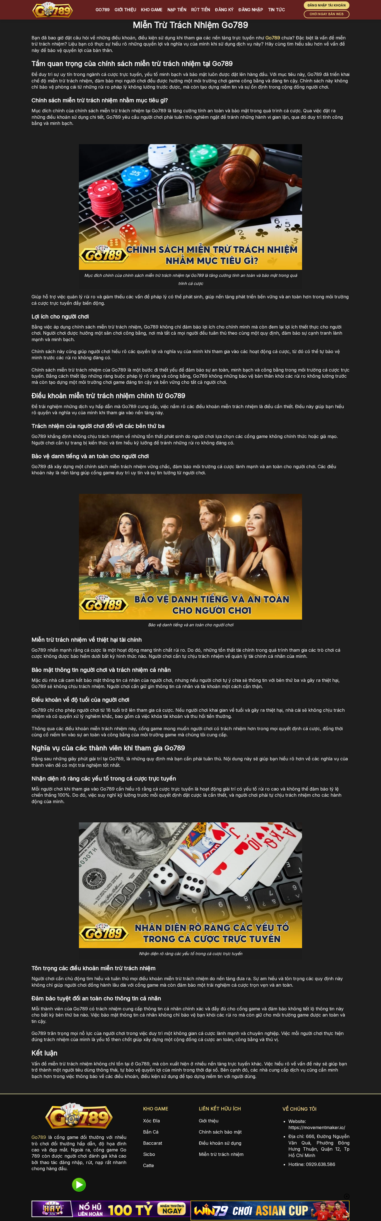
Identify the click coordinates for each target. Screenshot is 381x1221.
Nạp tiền (177, 9)
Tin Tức (276, 9)
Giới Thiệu (125, 9)
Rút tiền (200, 9)
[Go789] (59, 10)
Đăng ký (224, 9)
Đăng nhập (250, 9)
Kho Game (151, 9)
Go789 (103, 9)
